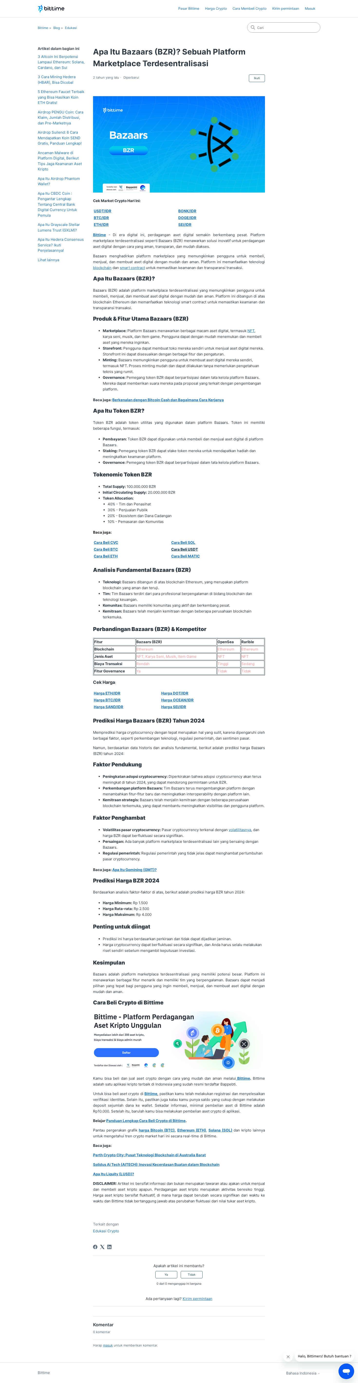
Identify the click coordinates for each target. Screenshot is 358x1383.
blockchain (102, 267)
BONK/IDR (187, 211)
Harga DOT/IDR (174, 693)
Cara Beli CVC (106, 542)
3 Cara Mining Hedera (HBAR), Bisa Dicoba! (56, 79)
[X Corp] (102, 1247)
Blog (56, 28)
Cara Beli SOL (183, 542)
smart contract (132, 267)
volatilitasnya (240, 829)
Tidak (192, 1274)
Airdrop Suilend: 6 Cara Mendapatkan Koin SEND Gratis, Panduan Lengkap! (60, 138)
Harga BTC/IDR (107, 700)
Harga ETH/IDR (107, 693)
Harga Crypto (216, 8)
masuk (108, 1345)
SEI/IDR (184, 224)
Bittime (43, 28)
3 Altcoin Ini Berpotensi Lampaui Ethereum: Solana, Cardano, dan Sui (61, 62)
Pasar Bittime (188, 8)
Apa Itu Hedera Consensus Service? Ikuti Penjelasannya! (61, 245)
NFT (250, 330)
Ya (166, 1274)
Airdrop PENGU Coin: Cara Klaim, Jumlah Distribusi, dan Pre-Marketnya (60, 117)
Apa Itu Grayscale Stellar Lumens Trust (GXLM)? (59, 227)
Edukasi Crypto (106, 1231)
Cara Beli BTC (106, 549)
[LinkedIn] (109, 1247)
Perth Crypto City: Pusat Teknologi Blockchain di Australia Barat (149, 1155)
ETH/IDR (101, 224)
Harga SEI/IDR (173, 707)
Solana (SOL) (220, 1130)
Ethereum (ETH (191, 1130)
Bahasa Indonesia (301, 1373)
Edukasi (71, 28)
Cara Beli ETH (106, 556)
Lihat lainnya (48, 260)
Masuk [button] (310, 8)
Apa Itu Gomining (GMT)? (134, 869)
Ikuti (257, 78)
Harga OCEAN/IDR (177, 700)
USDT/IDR (102, 211)
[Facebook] (95, 1247)
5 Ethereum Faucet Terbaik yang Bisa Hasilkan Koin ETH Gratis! (61, 97)
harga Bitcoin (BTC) (157, 1130)
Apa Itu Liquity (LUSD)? (113, 1174)
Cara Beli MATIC (185, 556)
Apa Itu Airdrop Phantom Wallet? (59, 181)
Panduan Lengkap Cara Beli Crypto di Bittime (146, 1120)
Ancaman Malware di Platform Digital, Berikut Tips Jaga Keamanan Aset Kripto (60, 161)
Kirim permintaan (285, 8)
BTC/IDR (101, 217)
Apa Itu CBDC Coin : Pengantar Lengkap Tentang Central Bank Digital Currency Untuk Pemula (57, 204)
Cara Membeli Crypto (249, 8)
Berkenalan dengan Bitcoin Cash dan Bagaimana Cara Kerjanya (168, 400)
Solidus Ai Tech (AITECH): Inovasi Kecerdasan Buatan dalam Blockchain (156, 1164)
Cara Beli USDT (184, 549)
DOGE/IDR (187, 217)
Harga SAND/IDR (108, 707)
